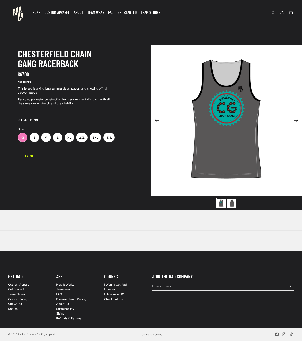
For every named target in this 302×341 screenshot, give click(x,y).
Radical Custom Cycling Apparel (36, 334)
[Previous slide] (155, 120)
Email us (109, 289)
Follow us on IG (114, 294)
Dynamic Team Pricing (71, 299)
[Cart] (290, 12)
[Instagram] (284, 334)
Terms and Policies (151, 334)
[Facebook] (276, 334)
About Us (62, 304)
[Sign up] (289, 286)
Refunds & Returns (68, 318)
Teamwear (63, 289)
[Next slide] (297, 120)
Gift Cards (15, 304)
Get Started (16, 289)
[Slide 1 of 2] (221, 203)
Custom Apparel (19, 284)
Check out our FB (115, 299)
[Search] (273, 12)
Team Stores (16, 294)
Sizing (60, 313)
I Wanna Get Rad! (116, 284)
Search (13, 308)
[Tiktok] (291, 334)
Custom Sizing (18, 299)
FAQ (59, 294)
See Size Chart (28, 120)
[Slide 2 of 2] (231, 203)
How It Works (65, 284)
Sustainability (65, 308)
